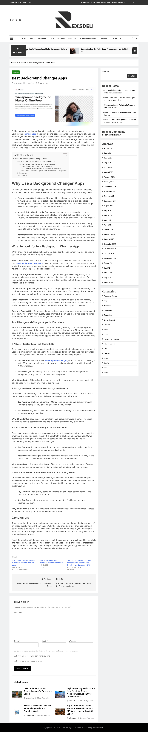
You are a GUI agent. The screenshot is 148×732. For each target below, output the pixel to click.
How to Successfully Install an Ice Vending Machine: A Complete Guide (37, 708)
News (32, 39)
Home (24, 39)
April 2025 (108, 225)
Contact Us (116, 39)
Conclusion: (23, 173)
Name (17, 641)
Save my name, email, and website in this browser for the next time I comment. (47, 651)
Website (72, 641)
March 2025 (108, 230)
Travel (106, 372)
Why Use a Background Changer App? (31, 159)
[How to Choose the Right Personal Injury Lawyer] (119, 52)
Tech (52, 39)
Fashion (61, 39)
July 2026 (107, 153)
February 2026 (109, 177)
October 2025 (109, 196)
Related (24, 176)
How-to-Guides (109, 344)
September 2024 (110, 258)
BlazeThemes (98, 728)
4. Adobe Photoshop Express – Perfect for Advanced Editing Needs (45, 171)
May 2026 (107, 163)
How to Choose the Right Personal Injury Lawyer (106, 4)
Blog (105, 301)
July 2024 (107, 268)
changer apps (29, 134)
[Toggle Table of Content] (63, 155)
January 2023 (109, 282)
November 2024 (110, 249)
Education (108, 315)
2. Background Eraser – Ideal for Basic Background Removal (43, 168)
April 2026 (108, 167)
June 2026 (108, 158)
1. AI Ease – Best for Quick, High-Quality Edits (38, 166)
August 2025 (108, 206)
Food (106, 329)
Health (104, 39)
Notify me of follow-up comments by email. (33, 656)
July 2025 (107, 211)
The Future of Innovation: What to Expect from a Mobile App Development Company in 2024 (79, 562)
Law (105, 349)
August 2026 (108, 148)
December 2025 (110, 187)
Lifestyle (72, 39)
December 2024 (110, 244)
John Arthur (18, 83)
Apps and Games (110, 296)
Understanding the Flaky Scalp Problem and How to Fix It (87, 49)
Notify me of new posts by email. (29, 661)
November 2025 (110, 191)
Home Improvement (88, 39)
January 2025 (109, 239)
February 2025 (109, 234)
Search (105, 71)
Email (45, 641)
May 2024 (107, 278)
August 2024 (108, 263)
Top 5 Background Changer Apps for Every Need (38, 164)
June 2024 (108, 273)
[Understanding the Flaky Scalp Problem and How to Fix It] (57, 52)
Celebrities (108, 310)
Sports (106, 363)
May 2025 (107, 220)
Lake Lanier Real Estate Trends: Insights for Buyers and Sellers (38, 691)
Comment (18, 612)
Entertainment (109, 320)
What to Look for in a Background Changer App (36, 161)
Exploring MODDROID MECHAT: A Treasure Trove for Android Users (24, 562)
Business (42, 39)
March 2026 (108, 172)
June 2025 (108, 215)
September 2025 (110, 201)
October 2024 (109, 254)
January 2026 (109, 182)
